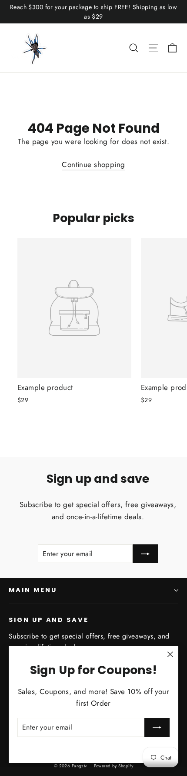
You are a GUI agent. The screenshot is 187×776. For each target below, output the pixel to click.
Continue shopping (93, 164)
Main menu (33, 590)
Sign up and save (49, 620)
